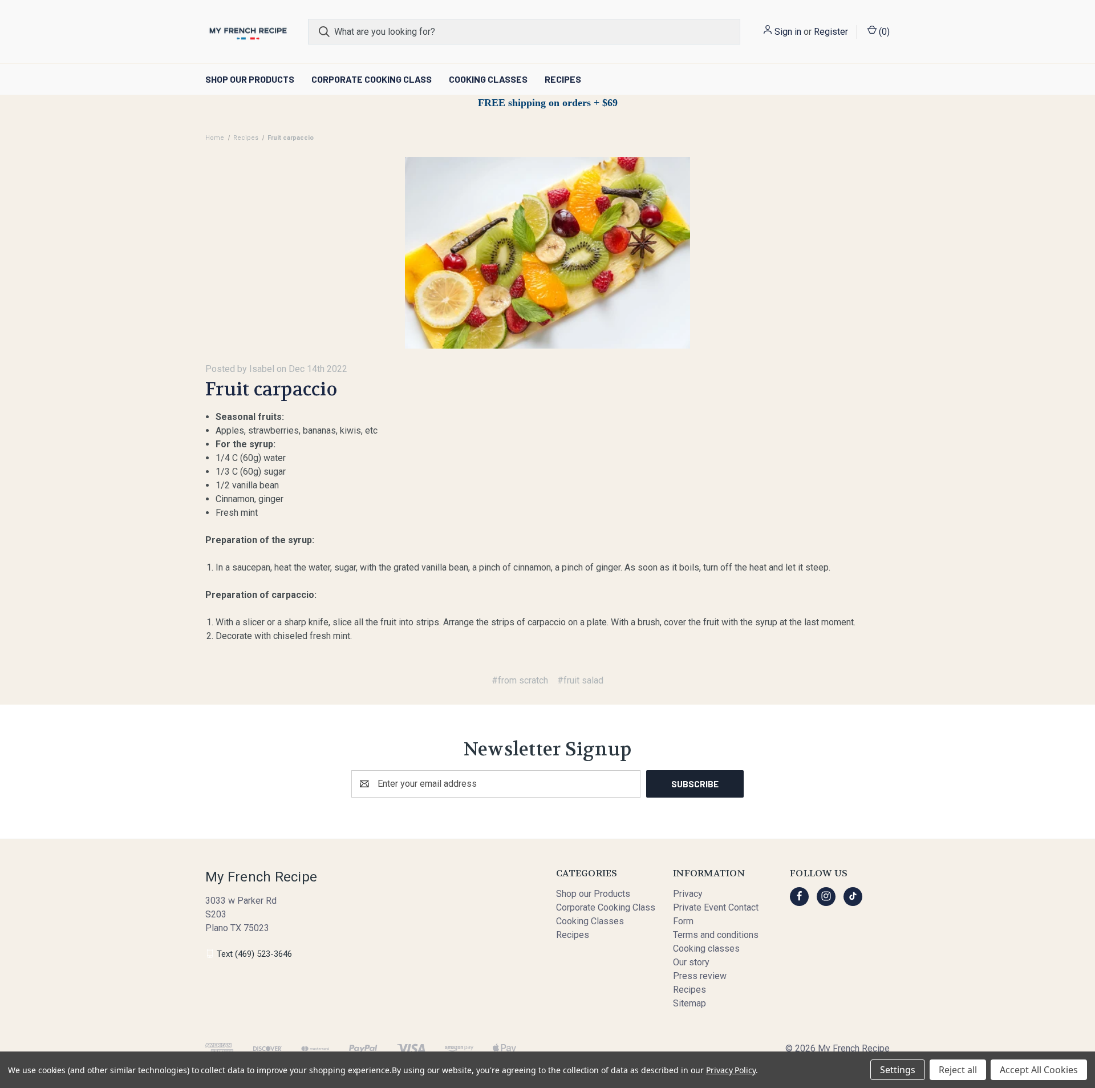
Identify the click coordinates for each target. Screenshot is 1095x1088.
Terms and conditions (716, 934)
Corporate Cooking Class (371, 79)
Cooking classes (706, 948)
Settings (897, 1069)
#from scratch (520, 680)
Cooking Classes (488, 79)
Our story (691, 962)
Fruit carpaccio (271, 389)
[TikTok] (853, 896)
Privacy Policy (731, 1070)
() (883, 31)
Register (831, 31)
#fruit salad (580, 680)
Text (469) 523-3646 (254, 953)
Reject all (958, 1069)
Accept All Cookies (1039, 1069)
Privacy (688, 893)
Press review (700, 975)
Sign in (787, 31)
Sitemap (689, 1003)
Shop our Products (249, 79)
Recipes (563, 79)
